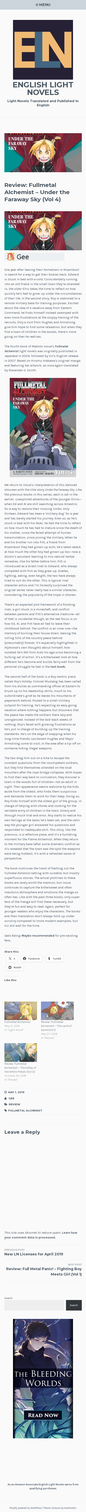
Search (8, 1298)
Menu (44, 5)
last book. (58, 667)
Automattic (70, 1507)
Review (14, 1104)
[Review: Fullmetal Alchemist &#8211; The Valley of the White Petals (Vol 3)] (20, 1052)
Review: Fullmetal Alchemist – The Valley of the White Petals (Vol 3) (20, 1067)
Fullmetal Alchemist (17, 1022)
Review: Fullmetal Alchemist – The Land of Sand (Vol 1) (56, 1026)
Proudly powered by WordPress (25, 1507)
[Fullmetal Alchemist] (20, 1011)
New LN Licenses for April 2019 (33, 1252)
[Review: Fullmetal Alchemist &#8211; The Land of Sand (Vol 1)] (57, 1011)
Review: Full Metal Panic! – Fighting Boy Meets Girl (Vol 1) (44, 1269)
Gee (11, 1098)
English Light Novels (43, 88)
